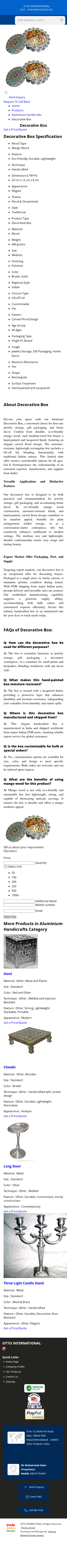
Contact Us (12, 1376)
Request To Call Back (17, 102)
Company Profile (15, 1366)
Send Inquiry (16, 97)
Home (16, 106)
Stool (8, 974)
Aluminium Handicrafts (27, 115)
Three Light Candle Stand (24, 1283)
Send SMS (36, 1496)
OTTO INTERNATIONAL (36, 7)
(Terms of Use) (28, 1527)
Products (18, 110)
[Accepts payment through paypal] (34, 1418)
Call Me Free (36, 1510)
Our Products (13, 1371)
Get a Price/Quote (15, 129)
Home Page (12, 1361)
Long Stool (12, 1166)
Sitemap (10, 1381)
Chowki (10, 1067)
